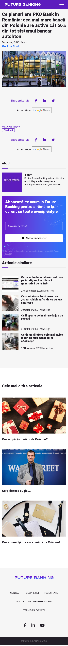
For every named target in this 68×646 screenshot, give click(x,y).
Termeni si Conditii (34, 610)
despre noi (32, 593)
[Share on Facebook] (36, 101)
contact (15, 593)
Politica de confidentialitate (34, 601)
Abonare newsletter (36, 238)
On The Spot (10, 46)
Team (28, 174)
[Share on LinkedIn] (45, 101)
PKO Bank (8, 130)
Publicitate (51, 593)
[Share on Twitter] (53, 101)
